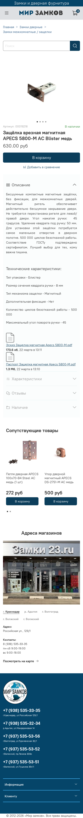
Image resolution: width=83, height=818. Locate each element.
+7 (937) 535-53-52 (21, 749)
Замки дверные (31, 27)
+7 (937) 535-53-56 (21, 736)
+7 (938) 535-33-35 (21, 710)
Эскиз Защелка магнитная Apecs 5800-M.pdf (39, 345)
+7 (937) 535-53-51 (21, 762)
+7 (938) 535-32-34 (21, 723)
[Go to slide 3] (43, 121)
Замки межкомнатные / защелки (27, 32)
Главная (8, 27)
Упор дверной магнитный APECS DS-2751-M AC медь (59, 478)
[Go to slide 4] (45, 121)
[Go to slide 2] (40, 121)
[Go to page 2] (10, 511)
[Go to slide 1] (37, 121)
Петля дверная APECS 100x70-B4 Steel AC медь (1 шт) (22, 478)
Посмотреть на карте (18, 661)
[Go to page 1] (7, 511)
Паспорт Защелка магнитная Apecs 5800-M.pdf (41, 364)
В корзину (22, 501)
